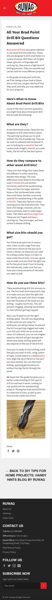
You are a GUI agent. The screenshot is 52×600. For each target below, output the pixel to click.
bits (36, 214)
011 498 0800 (16, 531)
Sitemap (7, 513)
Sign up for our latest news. (16, 579)
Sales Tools (8, 517)
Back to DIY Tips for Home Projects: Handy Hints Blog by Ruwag (26, 475)
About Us (7, 509)
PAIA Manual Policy (12, 547)
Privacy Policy (9, 552)
